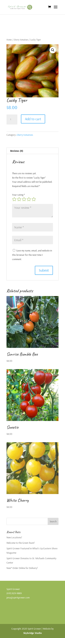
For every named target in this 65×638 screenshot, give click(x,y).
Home (9, 39)
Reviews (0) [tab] (16, 150)
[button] (52, 50)
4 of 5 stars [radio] (29, 199)
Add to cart (33, 119)
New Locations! (14, 537)
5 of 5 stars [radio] (34, 199)
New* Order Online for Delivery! (22, 568)
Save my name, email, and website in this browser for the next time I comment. (32, 255)
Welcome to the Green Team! (20, 542)
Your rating (18, 194)
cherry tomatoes (21, 39)
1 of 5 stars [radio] (14, 199)
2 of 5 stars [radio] (19, 199)
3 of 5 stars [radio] (24, 199)
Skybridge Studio (32, 633)
